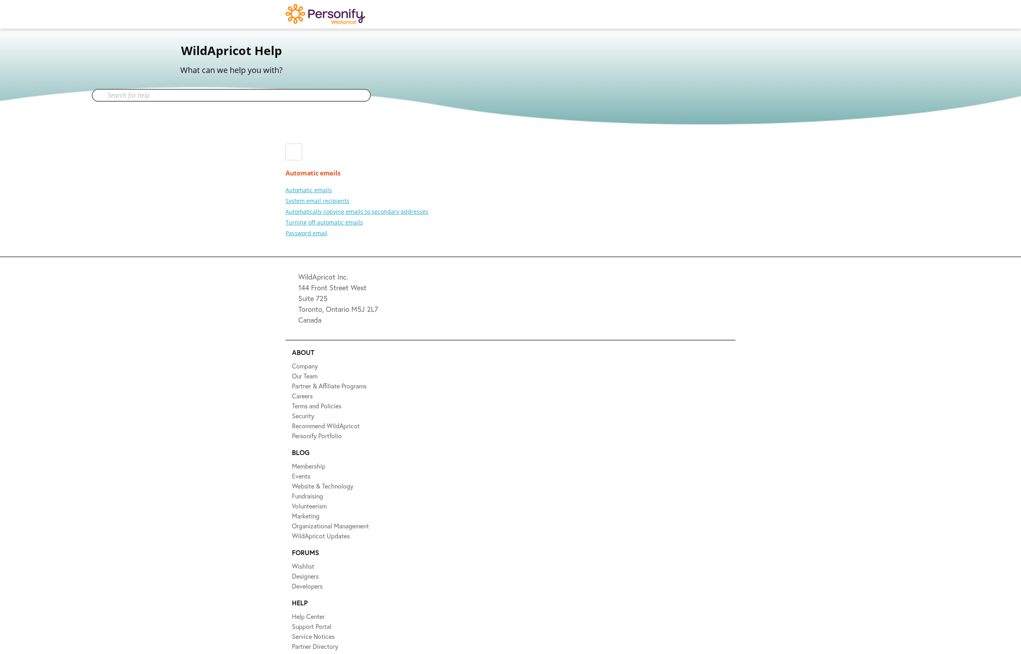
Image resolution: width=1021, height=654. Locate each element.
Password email (306, 233)
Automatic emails (309, 190)
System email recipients (317, 201)
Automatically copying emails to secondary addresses (357, 211)
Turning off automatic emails (324, 222)
